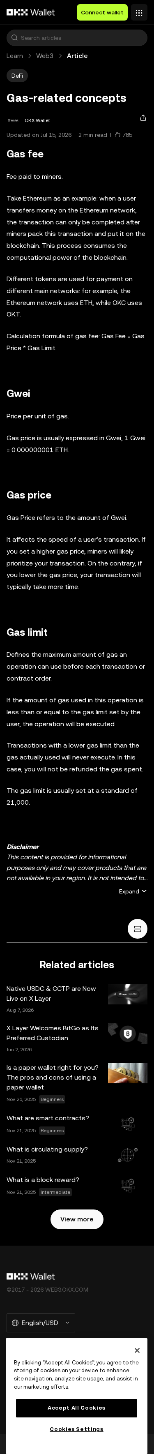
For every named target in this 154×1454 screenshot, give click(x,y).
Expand (129, 891)
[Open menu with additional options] (139, 10)
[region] (76, 1396)
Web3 (45, 56)
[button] (14, 38)
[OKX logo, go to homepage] (31, 12)
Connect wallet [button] (102, 12)
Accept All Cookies (77, 1408)
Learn (15, 56)
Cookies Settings (76, 1429)
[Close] (137, 1350)
